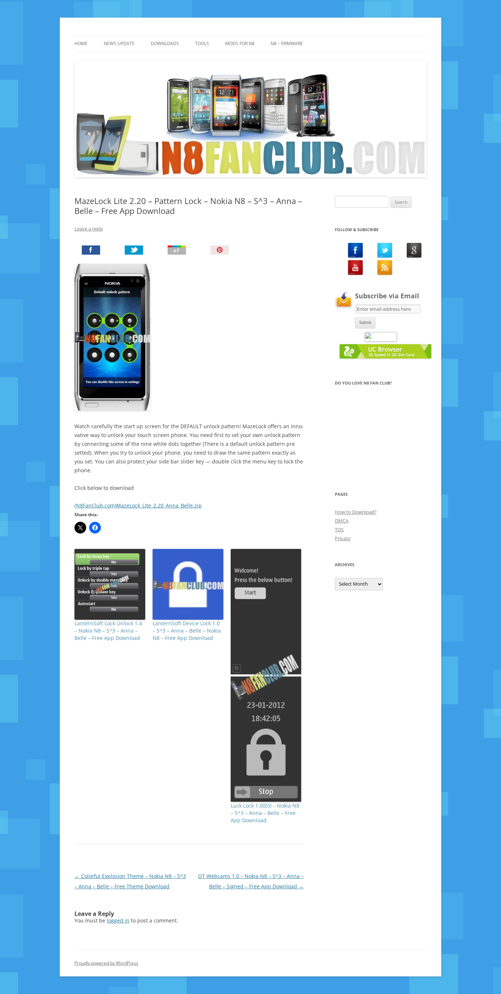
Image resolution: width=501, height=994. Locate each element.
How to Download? (356, 512)
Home (81, 43)
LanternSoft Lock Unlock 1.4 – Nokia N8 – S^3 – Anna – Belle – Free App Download (108, 630)
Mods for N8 (240, 43)
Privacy (343, 538)
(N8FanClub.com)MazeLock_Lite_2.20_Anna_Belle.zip (138, 505)
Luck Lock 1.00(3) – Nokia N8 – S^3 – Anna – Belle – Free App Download (265, 813)
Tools (202, 43)
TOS (339, 529)
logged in (118, 920)
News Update (119, 43)
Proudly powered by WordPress (106, 963)
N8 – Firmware (287, 43)
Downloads (165, 43)
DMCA (341, 520)
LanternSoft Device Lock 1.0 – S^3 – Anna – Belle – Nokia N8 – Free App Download (187, 630)
